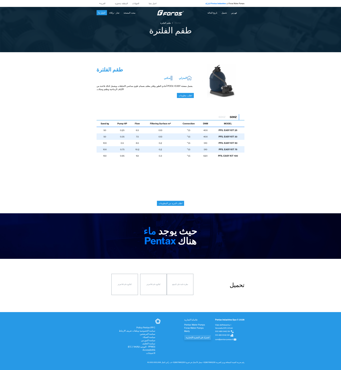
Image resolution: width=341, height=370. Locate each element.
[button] (102, 3)
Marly (187, 331)
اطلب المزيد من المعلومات (170, 203)
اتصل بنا (101, 12)
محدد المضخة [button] (129, 12)
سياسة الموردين (148, 340)
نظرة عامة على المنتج (180, 284)
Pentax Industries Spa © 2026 (229, 319)
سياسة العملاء (149, 337)
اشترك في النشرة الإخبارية (197, 337)
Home (178, 23)
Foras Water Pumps (194, 328)
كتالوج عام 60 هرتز (125, 284)
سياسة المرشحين (147, 334)
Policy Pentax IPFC (145, 327)
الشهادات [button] (135, 3)
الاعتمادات (150, 353)
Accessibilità (149, 350)
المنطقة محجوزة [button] (121, 3)
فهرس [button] (234, 12)
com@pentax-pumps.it (224, 339)
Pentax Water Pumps (194, 324)
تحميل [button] (224, 12)
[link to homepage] (170, 13)
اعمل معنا (153, 3)
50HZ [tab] (233, 117)
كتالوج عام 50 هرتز (153, 284)
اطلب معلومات (185, 95)
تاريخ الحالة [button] (212, 12)
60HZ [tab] (222, 117)
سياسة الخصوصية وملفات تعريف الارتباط (137, 330)
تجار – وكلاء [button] (114, 12)
